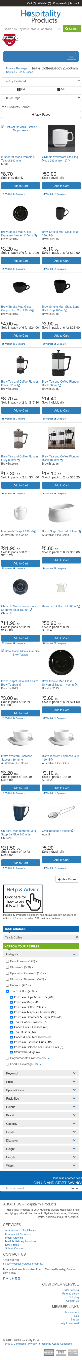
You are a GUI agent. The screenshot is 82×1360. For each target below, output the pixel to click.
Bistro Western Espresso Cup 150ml (60, 757)
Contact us (72, 1300)
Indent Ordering (14, 1237)
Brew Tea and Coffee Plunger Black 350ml (19, 383)
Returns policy (70, 1293)
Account (74, 3)
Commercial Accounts (18, 1234)
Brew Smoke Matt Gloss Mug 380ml (60, 233)
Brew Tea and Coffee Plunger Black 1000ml (60, 458)
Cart (31, 3)
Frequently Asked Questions (55, 1343)
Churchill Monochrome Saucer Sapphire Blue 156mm (20, 608)
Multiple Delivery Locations (20, 1241)
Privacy (32, 1343)
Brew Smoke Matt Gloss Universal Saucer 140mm (58, 682)
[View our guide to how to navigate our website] (23, 898)
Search (73, 28)
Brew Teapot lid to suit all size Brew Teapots (19, 682)
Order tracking (70, 1290)
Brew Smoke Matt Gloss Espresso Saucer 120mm (17, 233)
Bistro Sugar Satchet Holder (60, 531)
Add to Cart (21, 186)
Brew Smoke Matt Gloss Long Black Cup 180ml (60, 308)
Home (9, 68)
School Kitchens (14, 1248)
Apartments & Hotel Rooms (21, 1230)
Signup (75, 1319)
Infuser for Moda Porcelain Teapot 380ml (18, 158)
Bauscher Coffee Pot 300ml (59, 606)
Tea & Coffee (25, 72)
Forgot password (69, 1323)
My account (72, 1312)
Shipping (74, 1297)
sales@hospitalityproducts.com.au (23, 1263)
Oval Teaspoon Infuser (56, 831)
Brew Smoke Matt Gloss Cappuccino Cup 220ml (16, 308)
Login (76, 1316)
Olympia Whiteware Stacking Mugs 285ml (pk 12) (60, 158)
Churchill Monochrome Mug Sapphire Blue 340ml (18, 832)
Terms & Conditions (14, 1343)
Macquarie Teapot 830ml (17, 531)
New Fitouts (12, 1245)
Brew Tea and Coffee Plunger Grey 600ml (19, 458)
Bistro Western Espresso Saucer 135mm (16, 757)
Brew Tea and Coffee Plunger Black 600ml (60, 383)
